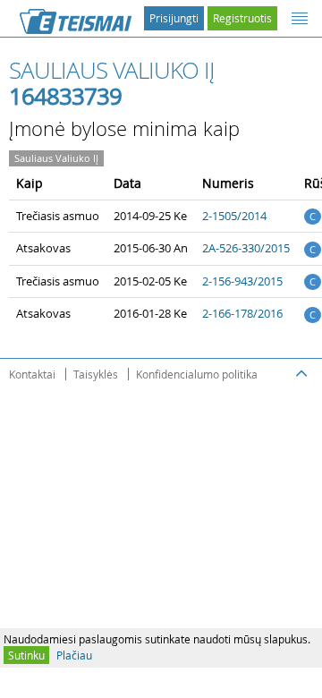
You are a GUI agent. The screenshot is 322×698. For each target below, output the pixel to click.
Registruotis (242, 18)
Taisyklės (95, 374)
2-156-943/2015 (242, 281)
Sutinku (26, 655)
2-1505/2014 (234, 216)
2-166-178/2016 (242, 313)
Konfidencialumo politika (197, 374)
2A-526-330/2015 (246, 248)
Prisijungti (174, 18)
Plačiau (74, 655)
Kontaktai (32, 374)
